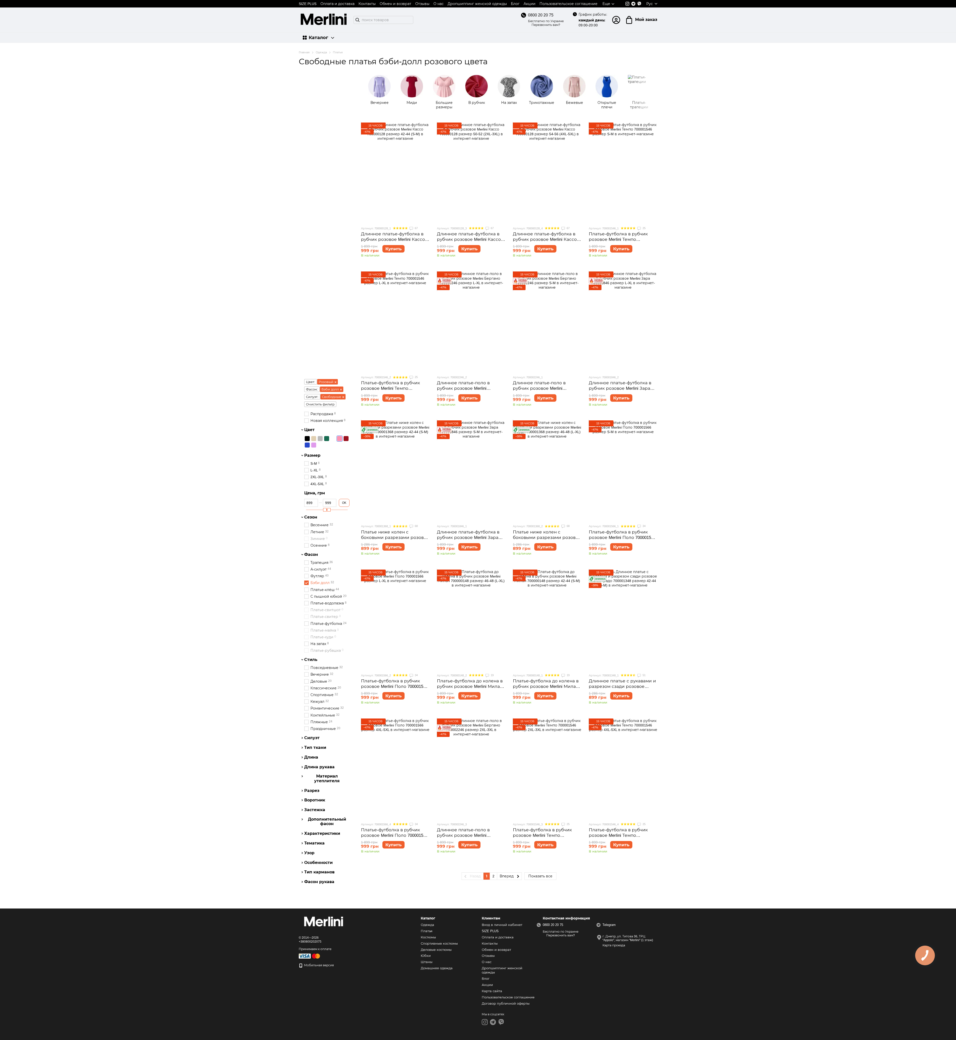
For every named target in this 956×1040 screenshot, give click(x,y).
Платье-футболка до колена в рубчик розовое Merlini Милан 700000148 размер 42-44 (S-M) (546, 686)
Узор (309, 852)
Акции (530, 4)
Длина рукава (319, 767)
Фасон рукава (319, 882)
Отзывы (422, 4)
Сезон (310, 517)
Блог (515, 4)
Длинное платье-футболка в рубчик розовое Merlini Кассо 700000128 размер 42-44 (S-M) (393, 239)
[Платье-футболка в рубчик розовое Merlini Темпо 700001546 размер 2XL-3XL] (547, 768)
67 (416, 228)
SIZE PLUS (307, 4)
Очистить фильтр (320, 404)
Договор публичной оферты (506, 1003)
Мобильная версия (318, 965)
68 (416, 525)
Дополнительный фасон (327, 821)
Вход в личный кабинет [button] (502, 925)
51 (644, 675)
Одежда (427, 925)
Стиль (310, 659)
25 (644, 228)
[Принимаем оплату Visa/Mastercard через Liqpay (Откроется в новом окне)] (310, 956)
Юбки (426, 956)
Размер (312, 455)
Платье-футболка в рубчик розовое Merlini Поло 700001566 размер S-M (622, 537)
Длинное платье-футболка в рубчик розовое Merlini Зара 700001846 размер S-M (468, 537)
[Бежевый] (314, 439)
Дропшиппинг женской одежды (477, 4)
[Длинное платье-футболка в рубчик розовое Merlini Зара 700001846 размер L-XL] (623, 321)
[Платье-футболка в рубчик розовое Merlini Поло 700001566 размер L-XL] (395, 619)
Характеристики (322, 833)
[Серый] (320, 439)
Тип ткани (315, 747)
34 (644, 525)
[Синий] (307, 445)
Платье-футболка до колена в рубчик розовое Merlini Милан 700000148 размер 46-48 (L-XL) (470, 686)
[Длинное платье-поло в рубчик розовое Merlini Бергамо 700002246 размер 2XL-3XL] (471, 768)
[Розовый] (340, 439)
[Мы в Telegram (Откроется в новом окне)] (633, 4)
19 (492, 675)
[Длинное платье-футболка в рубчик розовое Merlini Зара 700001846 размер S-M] (471, 470)
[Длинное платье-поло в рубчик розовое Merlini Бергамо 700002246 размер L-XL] (471, 321)
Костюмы (428, 937)
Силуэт (312, 738)
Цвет (309, 430)
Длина (311, 757)
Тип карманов (319, 872)
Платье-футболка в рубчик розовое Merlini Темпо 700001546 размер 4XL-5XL (618, 835)
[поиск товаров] (357, 20)
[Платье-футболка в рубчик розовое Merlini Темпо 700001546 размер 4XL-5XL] (623, 768)
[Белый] (333, 439)
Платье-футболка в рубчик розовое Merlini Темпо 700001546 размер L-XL (390, 388)
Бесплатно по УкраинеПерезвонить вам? (546, 23)
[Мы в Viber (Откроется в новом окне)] (639, 4)
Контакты (367, 4)
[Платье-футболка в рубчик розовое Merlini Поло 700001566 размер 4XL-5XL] (395, 768)
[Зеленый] (327, 439)
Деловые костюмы (436, 950)
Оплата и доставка (337, 4)
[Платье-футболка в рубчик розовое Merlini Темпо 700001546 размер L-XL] (395, 321)
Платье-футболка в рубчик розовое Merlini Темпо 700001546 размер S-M (618, 239)
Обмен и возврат (395, 4)
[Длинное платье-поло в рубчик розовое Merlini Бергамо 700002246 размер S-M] (547, 321)
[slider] (325, 509)
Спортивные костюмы (439, 943)
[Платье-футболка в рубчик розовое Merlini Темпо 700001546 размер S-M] (623, 172)
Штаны (426, 962)
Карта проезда (613, 945)
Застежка (314, 810)
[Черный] (307, 439)
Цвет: (310, 382)
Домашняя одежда (437, 968)
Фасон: (312, 389)
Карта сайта (492, 991)
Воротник (314, 800)
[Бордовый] (346, 439)
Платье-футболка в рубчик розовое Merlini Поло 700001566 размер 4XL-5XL (394, 835)
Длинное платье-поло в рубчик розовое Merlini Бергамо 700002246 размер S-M (546, 388)
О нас (438, 4)
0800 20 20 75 (540, 15)
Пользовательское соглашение (568, 4)
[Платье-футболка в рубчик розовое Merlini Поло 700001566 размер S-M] (623, 470)
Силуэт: (312, 397)
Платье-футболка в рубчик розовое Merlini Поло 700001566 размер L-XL (394, 686)
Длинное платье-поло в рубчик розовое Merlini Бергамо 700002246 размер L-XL (471, 388)
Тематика (314, 843)
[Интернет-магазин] (324, 922)
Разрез (311, 790)
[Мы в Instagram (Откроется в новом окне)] (627, 4)
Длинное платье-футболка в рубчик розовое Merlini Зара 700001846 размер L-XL (620, 388)
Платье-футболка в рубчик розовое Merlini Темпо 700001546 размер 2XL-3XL (542, 835)
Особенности (318, 862)
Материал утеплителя (327, 778)
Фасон (311, 554)
